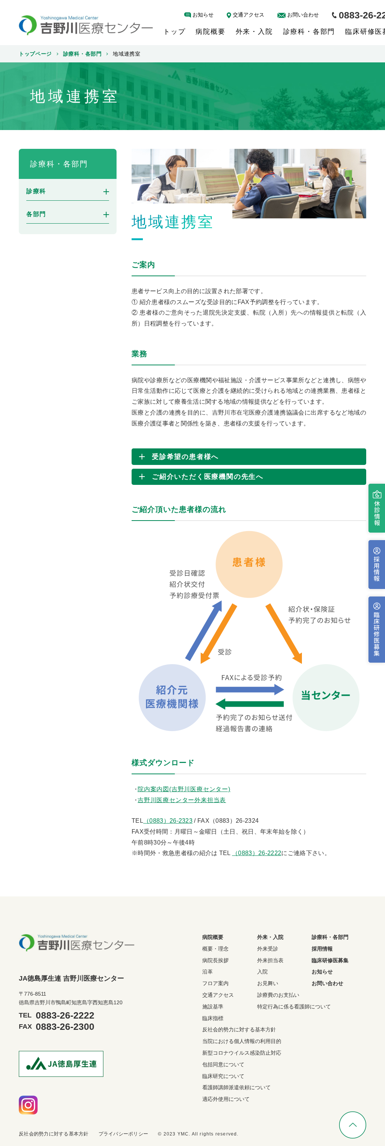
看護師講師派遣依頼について (236, 1087)
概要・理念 (215, 949)
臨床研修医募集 (330, 960)
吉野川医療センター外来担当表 (182, 800)
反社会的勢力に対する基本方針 (239, 1029)
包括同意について (223, 1064)
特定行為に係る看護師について (294, 1007)
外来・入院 (254, 31)
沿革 (207, 972)
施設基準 (212, 1007)
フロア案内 (215, 983)
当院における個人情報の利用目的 (241, 1041)
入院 (262, 972)
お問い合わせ (303, 15)
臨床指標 (212, 1018)
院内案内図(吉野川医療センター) (184, 789)
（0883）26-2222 (256, 853)
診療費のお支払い (278, 995)
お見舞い (267, 983)
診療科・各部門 (309, 31)
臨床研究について (223, 1076)
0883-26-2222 (65, 1015)
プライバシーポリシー (124, 1133)
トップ (174, 31)
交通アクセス (248, 15)
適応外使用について (226, 1099)
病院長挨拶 (215, 960)
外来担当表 (270, 960)
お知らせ (203, 15)
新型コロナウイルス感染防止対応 (241, 1053)
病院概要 (210, 31)
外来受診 (267, 949)
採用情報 (322, 949)
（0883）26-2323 (167, 820)
